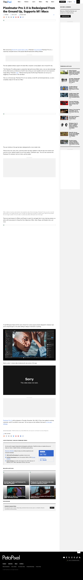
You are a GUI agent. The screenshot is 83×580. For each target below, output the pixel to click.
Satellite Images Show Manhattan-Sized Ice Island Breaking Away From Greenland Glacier (74, 95)
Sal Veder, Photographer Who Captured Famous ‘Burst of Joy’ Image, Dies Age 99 (74, 80)
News (19, 1)
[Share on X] (9, 17)
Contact (4, 563)
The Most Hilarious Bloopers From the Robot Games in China (74, 88)
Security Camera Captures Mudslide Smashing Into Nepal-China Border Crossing (74, 142)
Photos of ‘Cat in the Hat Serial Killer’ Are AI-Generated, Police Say (74, 111)
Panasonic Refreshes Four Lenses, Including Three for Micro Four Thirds (74, 103)
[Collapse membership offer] (54, 446)
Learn (33, 1)
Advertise (10, 563)
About (52, 1)
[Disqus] (29, 528)
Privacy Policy (38, 566)
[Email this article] (21, 17)
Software (6, 14)
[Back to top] (78, 551)
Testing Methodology (30, 566)
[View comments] (54, 14)
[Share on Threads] (11, 17)
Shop (47, 1)
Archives (21, 563)
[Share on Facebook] (6, 17)
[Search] (78, 2)
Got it (52, 507)
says (17, 72)
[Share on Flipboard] (16, 17)
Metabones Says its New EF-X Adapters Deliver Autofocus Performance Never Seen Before (73, 126)
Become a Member (9, 451)
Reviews (26, 1)
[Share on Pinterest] (18, 17)
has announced (38, 49)
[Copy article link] (23, 17)
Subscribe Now (65, 16)
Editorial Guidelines (6, 566)
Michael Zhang (23, 14)
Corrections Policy (21, 566)
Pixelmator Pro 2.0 (7, 420)
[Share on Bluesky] (13, 17)
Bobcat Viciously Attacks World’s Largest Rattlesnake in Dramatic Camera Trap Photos (74, 72)
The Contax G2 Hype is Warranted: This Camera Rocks (74, 117)
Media (40, 1)
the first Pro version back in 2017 (20, 49)
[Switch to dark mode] (74, 2)
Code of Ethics (13, 566)
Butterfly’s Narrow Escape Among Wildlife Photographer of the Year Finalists (74, 134)
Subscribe (62, 1)
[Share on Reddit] (4, 17)
